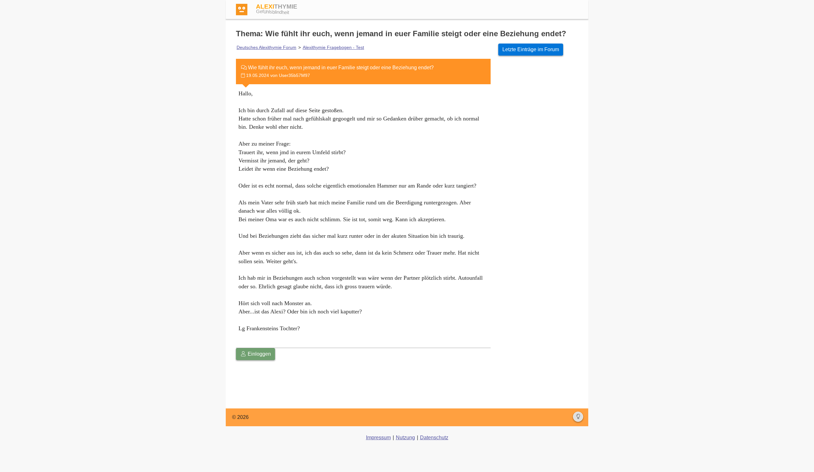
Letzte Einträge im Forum (530, 49)
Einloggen (258, 354)
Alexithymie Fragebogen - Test (333, 47)
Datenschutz (434, 437)
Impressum (378, 437)
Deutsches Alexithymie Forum (266, 47)
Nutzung (405, 437)
